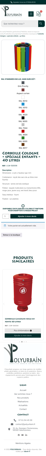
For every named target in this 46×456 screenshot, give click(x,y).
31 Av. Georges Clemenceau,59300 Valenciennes (25, 429)
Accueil (2, 32)
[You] (22, 435)
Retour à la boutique (11, 235)
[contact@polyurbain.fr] (12, 424)
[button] (3, 303)
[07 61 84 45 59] (15, 420)
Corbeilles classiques (29, 34)
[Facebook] (19, 435)
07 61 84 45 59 (25, 420)
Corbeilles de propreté (12, 34)
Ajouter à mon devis (27, 216)
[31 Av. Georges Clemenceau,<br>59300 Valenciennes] (9, 429)
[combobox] (19, 23)
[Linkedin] (26, 435)
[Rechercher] (39, 23)
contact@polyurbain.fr (25, 424)
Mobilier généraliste (13, 32)
